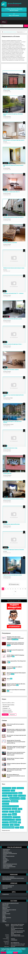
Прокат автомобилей (7, 865)
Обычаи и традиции (6, 917)
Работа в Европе (6, 790)
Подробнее (3, 952)
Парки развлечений (6, 879)
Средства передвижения (14, 847)
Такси (4, 857)
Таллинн (13, 790)
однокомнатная (6, 809)
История (4, 912)
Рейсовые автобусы (7, 852)
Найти (26, 25)
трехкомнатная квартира (8, 827)
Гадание (14, 788)
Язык (3, 920)
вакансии (4, 795)
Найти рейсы (6, 850)
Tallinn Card (4, 888)
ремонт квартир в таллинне (8, 819)
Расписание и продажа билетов (10, 853)
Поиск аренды (6, 867)
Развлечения (13, 874)
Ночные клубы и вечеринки (8, 876)
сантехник (18, 819)
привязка (4, 814)
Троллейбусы (6, 860)
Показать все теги (6, 830)
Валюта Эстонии (6, 907)
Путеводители (5, 894)
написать (13, 938)
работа (14, 814)
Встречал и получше (7, 710)
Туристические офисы (7, 886)
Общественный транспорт (8, 856)
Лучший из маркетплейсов (8, 704)
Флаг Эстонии (5, 904)
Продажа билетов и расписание (10, 863)
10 (25, 588)
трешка (17, 827)
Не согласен (9, 952)
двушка (23, 798)
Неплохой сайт (6, 706)
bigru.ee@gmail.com (15, 942)
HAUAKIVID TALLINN (6, 788)
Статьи (4, 720)
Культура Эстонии (6, 913)
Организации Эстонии (15, 934)
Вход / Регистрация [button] (14, 15)
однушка (14, 809)
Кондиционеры (20, 788)
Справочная (13, 883)
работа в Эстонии (7, 817)
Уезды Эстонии (5, 911)
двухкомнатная (14, 798)
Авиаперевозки (6, 849)
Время (3, 914)
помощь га (11, 811)
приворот (17, 811)
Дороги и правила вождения (9, 866)
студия (11, 824)
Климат (4, 916)
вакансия (10, 795)
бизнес (20, 793)
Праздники (4, 908)
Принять (15, 952)
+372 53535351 (14, 939)
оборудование (5, 803)
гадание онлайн (21, 795)
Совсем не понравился (8, 711)
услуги (21, 827)
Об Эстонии (13, 900)
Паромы (5, 854)
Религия (4, 918)
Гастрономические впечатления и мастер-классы (13, 878)
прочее (9, 814)
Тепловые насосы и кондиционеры (9, 793)
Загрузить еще (15, 584)
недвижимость (14, 801)
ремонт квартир (16, 817)
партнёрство (5, 811)
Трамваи (5, 861)
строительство (5, 824)
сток (19, 822)
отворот (20, 809)
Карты (13, 891)
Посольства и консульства (8, 885)
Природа (4, 921)
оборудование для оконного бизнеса (10, 806)
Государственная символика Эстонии (10, 903)
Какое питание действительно (17, 924)
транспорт (17, 824)
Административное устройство (9, 909)
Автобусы (5, 858)
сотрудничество (13, 822)
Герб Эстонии (5, 905)
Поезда (4, 862)
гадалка (15, 795)
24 (15, 591)
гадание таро (5, 798)
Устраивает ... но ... (7, 708)
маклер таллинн (6, 801)
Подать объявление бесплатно (14, 9)
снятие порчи (5, 822)
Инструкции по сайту (14, 601)
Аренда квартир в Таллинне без (18, 930)
